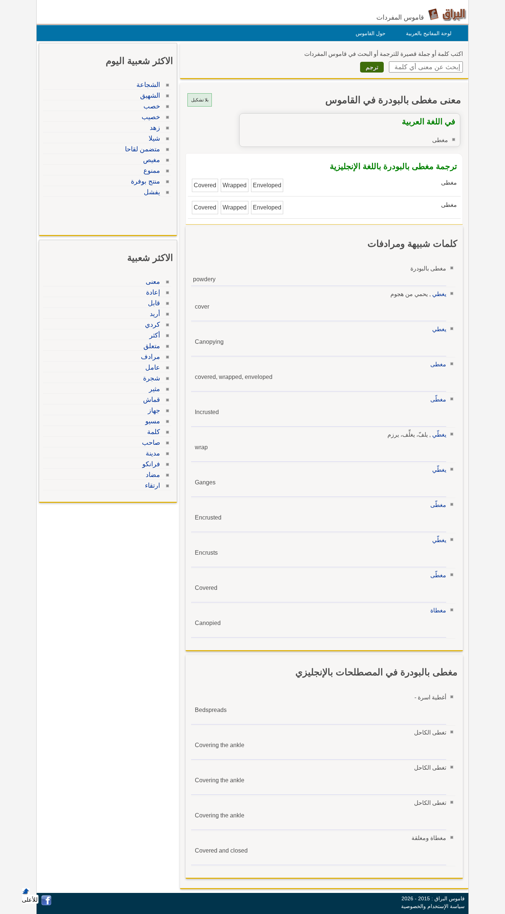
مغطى (438, 364)
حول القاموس (371, 33)
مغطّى (438, 399)
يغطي (439, 294)
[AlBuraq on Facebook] (46, 903)
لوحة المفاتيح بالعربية (428, 33)
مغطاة (438, 610)
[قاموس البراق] (447, 14)
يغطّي (439, 434)
